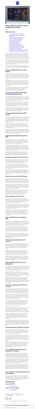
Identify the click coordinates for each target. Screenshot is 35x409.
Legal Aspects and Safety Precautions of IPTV (16, 38)
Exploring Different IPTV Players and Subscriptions (17, 46)
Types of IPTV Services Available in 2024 (15, 43)
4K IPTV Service (12, 94)
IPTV (11, 375)
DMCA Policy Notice (20, 405)
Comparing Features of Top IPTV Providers (15, 48)
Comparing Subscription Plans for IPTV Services (16, 37)
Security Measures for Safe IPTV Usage (15, 41)
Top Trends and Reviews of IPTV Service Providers (16, 47)
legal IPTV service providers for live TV (10, 395)
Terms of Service (15, 405)
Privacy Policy (10, 405)
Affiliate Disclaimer (26, 405)
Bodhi (10, 398)
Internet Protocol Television (13, 389)
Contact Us (6, 405)
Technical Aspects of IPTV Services (14, 42)
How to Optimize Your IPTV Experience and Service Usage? (18, 51)
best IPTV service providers (13, 385)
